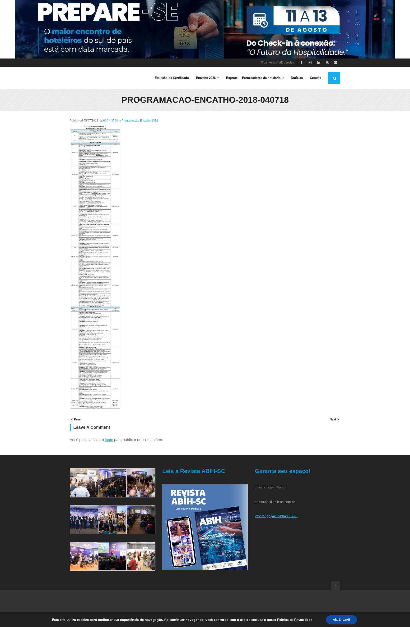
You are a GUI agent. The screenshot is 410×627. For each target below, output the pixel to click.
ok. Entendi (341, 619)
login (109, 440)
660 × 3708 (110, 120)
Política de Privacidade (294, 620)
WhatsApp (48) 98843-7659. (276, 516)
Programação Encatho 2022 (140, 120)
